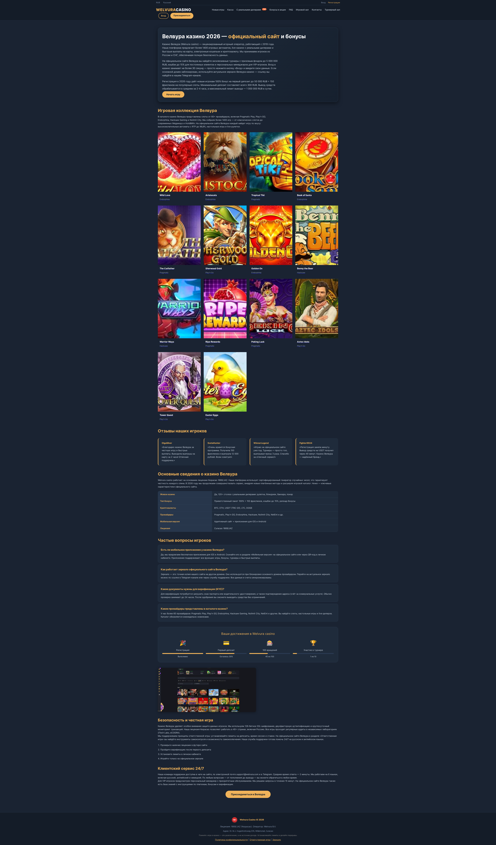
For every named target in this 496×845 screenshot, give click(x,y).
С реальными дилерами (251, 9)
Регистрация (334, 2)
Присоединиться (181, 15)
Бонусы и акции (278, 9)
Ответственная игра (260, 839)
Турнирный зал (332, 9)
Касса (230, 9)
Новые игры (218, 9)
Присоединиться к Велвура (248, 794)
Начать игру (173, 94)
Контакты (317, 9)
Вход (323, 2)
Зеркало (276, 839)
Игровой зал (302, 9)
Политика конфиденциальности (231, 839)
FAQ (291, 9)
